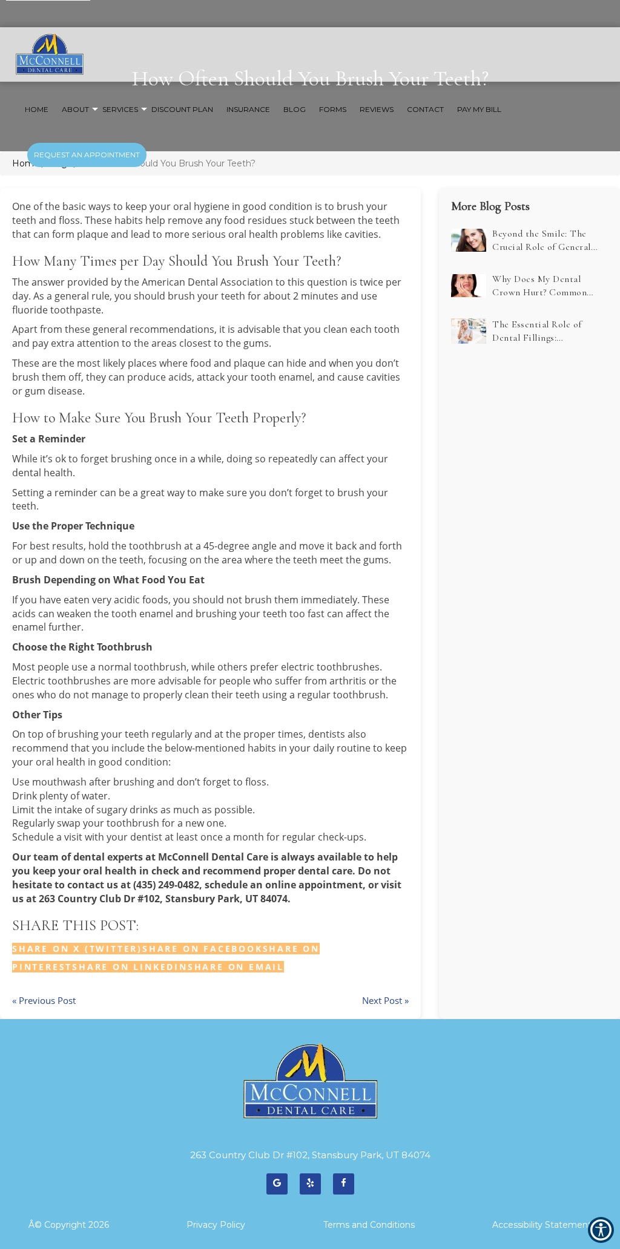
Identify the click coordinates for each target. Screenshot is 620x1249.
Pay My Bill (479, 109)
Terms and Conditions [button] (369, 1224)
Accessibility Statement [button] (542, 1224)
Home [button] (36, 109)
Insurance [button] (248, 109)
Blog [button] (294, 109)
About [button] (75, 109)
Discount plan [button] (182, 109)
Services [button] (120, 109)
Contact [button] (425, 109)
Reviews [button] (377, 109)
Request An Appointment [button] (87, 154)
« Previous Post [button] (44, 1000)
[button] (236, 966)
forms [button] (332, 109)
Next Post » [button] (385, 1000)
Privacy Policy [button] (215, 1224)
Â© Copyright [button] (68, 1224)
